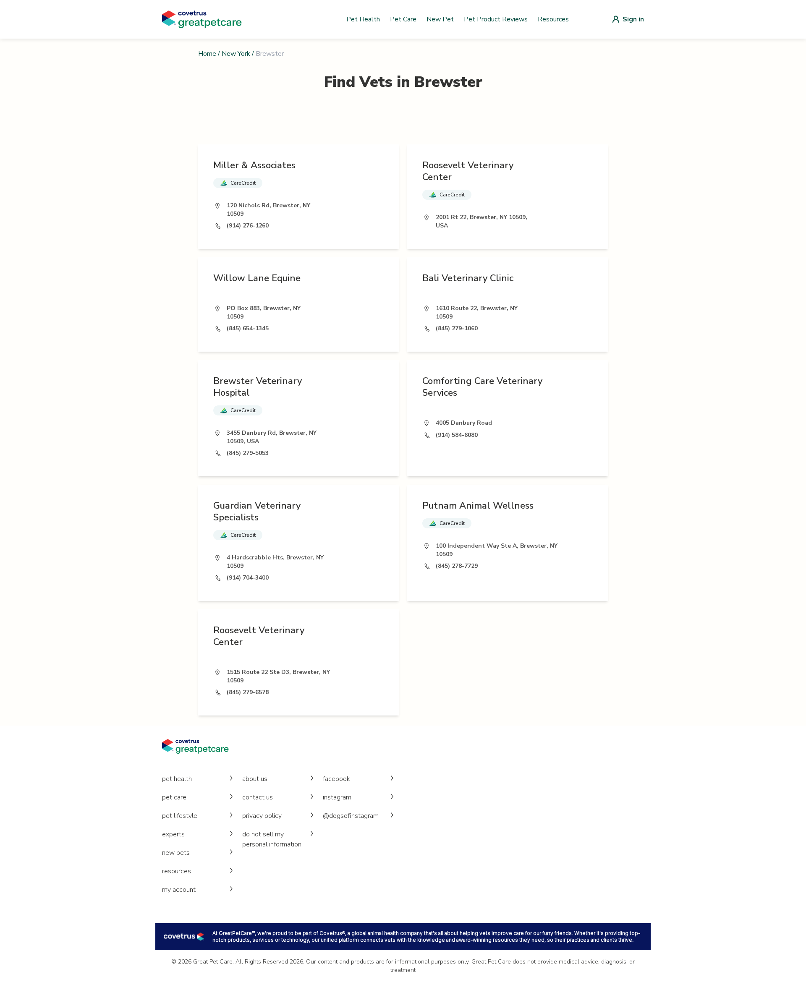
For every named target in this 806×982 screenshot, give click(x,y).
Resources (553, 19)
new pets (176, 852)
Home (207, 53)
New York (236, 53)
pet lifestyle (179, 815)
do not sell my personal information (271, 839)
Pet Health (363, 19)
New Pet (440, 19)
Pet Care (403, 19)
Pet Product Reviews (496, 19)
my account (179, 889)
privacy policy (262, 815)
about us (254, 779)
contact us (257, 797)
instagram (337, 797)
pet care (174, 797)
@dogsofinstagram (351, 815)
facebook (336, 779)
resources (176, 871)
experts (173, 834)
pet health (177, 779)
